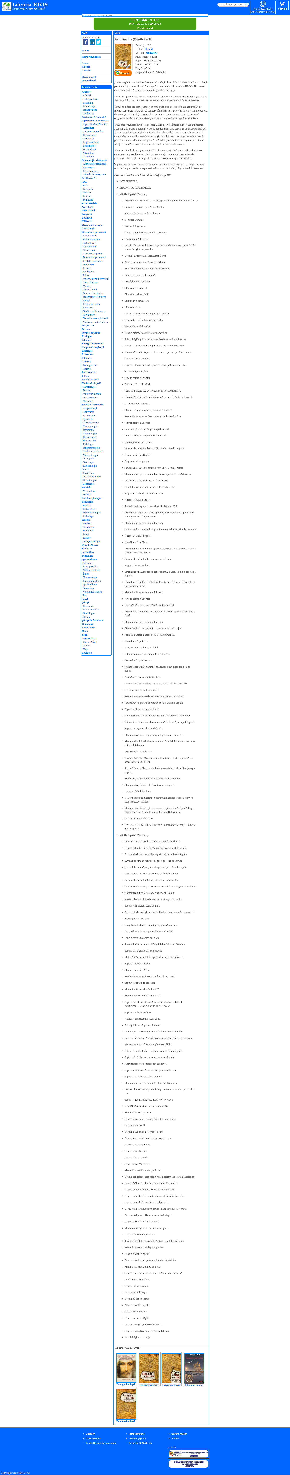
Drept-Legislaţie (91, 332)
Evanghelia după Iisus (125, 1385)
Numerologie (90, 577)
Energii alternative (92, 343)
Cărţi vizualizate (91, 56)
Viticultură (88, 153)
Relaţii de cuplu (91, 304)
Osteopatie (88, 458)
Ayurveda (88, 419)
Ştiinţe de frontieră (92, 620)
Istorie (85, 375)
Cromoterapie (90, 426)
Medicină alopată (91, 383)
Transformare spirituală (95, 318)
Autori (85, 63)
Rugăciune (88, 473)
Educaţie (87, 339)
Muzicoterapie (90, 455)
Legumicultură (91, 142)
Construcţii (88, 228)
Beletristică (88, 210)
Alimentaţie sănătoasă (94, 160)
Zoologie (87, 652)
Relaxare (87, 307)
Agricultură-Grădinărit (95, 120)
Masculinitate (90, 282)
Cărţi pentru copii (92, 224)
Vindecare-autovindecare (96, 322)
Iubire (86, 275)
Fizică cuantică (91, 609)
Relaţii (86, 300)
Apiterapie (88, 411)
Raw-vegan (89, 167)
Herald (149, 49)
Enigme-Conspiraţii (93, 347)
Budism (87, 523)
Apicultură (88, 127)
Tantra (86, 645)
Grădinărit (88, 138)
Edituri (86, 66)
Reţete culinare (91, 171)
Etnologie (87, 350)
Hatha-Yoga (89, 638)
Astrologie (88, 207)
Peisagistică (89, 145)
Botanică (87, 217)
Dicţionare (88, 325)
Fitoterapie (89, 429)
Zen (85, 595)
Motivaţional (90, 289)
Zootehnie (88, 156)
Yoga (84, 634)
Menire (87, 286)
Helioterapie (89, 437)
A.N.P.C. (175, 1438)
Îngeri (86, 573)
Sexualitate (88, 552)
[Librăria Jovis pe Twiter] (98, 42)
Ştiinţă (85, 602)
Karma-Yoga (89, 642)
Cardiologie (89, 386)
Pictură (86, 196)
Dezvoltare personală (94, 232)
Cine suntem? (93, 1438)
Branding (88, 102)
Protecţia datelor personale (101, 1443)
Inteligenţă (89, 271)
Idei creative (89, 372)
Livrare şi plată (137, 1438)
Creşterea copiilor (92, 253)
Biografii (87, 214)
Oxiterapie (88, 462)
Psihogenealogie (92, 512)
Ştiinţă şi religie (91, 541)
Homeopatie (89, 440)
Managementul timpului (96, 278)
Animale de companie (94, 174)
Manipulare (89, 491)
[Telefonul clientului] (263, 4)
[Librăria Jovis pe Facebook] (85, 42)
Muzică (87, 192)
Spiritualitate (89, 559)
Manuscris (152, 52)
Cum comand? (137, 1433)
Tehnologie (88, 624)
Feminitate (88, 264)
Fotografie (88, 189)
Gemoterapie (90, 433)
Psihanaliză (89, 509)
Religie (86, 519)
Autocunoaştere (91, 239)
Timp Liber (88, 627)
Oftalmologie (90, 397)
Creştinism (88, 527)
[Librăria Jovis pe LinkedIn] (92, 42)
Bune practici (90, 365)
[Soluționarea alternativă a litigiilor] (188, 1457)
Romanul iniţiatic (92, 581)
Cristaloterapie (91, 422)
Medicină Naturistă (93, 404)
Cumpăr (125, 73)
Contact (90, 1433)
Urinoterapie (90, 480)
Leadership (89, 106)
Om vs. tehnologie (92, 293)
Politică (86, 487)
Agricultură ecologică (94, 117)
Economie (88, 606)
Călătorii (87, 221)
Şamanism (88, 588)
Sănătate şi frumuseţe (94, 311)
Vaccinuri (88, 401)
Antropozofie (90, 566)
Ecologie (87, 336)
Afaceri (86, 91)
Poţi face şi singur (92, 498)
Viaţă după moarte (92, 591)
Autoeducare (90, 242)
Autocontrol (89, 235)
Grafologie (89, 613)
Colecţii (86, 70)
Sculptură (88, 199)
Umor (85, 631)
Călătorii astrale (91, 570)
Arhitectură (88, 178)
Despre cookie (179, 1433)
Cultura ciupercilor (93, 131)
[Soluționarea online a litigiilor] (188, 1467)
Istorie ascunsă (90, 379)
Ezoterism (87, 354)
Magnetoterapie (91, 447)
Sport (85, 598)
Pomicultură (89, 149)
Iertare (86, 268)
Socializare (89, 314)
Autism (87, 505)
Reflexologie (90, 465)
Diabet (86, 390)
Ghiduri (86, 361)
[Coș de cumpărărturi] (282, 4)
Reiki (86, 469)
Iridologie (88, 444)
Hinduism (88, 530)
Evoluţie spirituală (93, 260)
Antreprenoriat (91, 99)
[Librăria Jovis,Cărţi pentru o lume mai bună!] (7, 6)
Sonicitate (87, 555)
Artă (84, 181)
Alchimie (88, 563)
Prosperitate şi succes (94, 296)
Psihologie (87, 501)
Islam (86, 534)
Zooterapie (89, 483)
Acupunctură (90, 408)
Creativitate (89, 250)
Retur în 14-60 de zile (140, 1443)
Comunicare (89, 246)
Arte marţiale (89, 203)
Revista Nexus (90, 545)
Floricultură (89, 135)
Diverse (86, 329)
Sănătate (87, 548)
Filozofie (87, 357)
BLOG (85, 50)
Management (90, 109)
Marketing (88, 113)
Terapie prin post (92, 476)
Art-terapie (89, 415)
